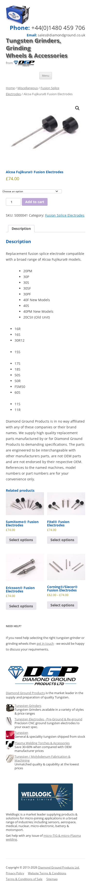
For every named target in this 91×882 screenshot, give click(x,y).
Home (10, 88)
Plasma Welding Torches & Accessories (42, 743)
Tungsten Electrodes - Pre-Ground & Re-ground (48, 719)
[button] (77, 108)
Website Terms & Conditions (47, 873)
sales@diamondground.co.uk (61, 35)
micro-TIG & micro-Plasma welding (43, 837)
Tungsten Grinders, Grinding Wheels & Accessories (36, 48)
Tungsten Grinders (28, 705)
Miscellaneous (27, 88)
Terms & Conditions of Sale (24, 879)
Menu (45, 75)
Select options (21, 539)
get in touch (45, 643)
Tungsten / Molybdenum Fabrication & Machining (42, 758)
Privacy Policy (15, 873)
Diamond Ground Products (25, 693)
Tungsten (21, 732)
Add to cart (34, 201)
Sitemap (52, 879)
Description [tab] (21, 228)
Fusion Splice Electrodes (64, 215)
